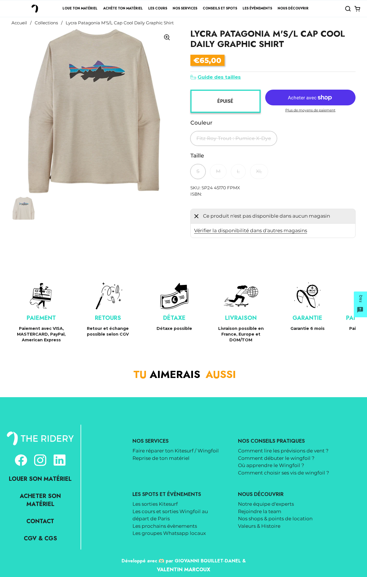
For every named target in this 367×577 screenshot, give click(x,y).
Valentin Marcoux (183, 569)
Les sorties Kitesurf (155, 504)
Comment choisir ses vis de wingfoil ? (283, 473)
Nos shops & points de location (275, 518)
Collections (46, 22)
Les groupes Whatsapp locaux (169, 533)
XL (259, 171)
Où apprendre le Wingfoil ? (271, 465)
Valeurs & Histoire (259, 526)
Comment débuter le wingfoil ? (276, 458)
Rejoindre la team (259, 511)
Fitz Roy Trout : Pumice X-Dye (233, 138)
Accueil (19, 22)
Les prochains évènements (164, 526)
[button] (348, 8)
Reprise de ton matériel (161, 458)
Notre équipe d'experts (266, 504)
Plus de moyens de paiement (310, 110)
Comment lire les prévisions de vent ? (283, 451)
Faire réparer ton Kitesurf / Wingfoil (175, 451)
